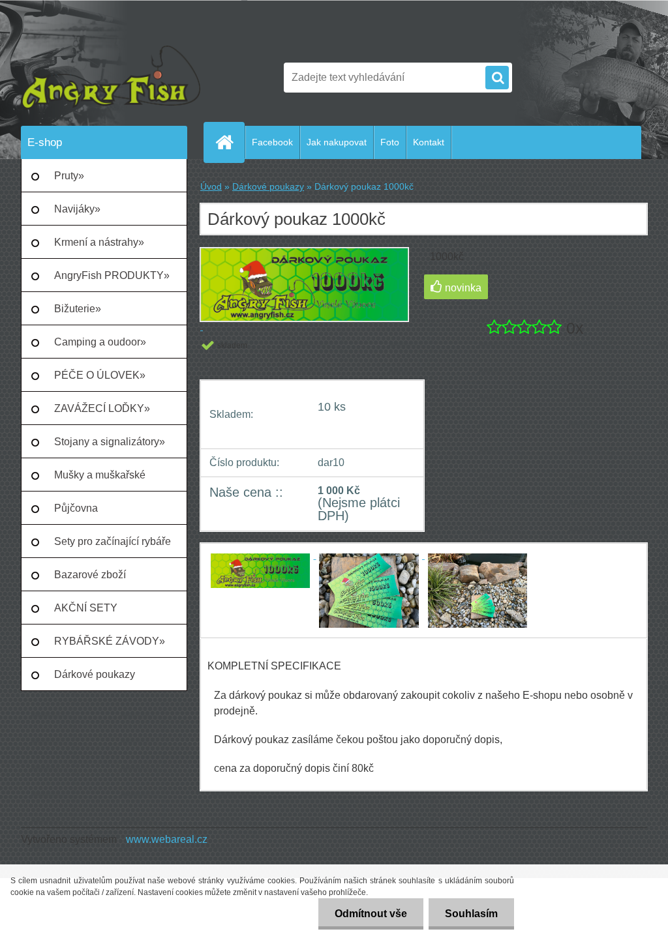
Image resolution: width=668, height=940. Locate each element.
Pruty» (69, 175)
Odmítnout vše (371, 913)
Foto (389, 142)
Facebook (272, 142)
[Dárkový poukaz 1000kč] (261, 555)
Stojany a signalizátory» (109, 441)
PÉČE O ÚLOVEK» (99, 375)
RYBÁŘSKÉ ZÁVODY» (109, 641)
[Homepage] (230, 142)
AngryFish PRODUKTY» (112, 275)
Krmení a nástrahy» (99, 242)
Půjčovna (76, 508)
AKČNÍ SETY (85, 607)
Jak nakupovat (337, 142)
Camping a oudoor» (100, 341)
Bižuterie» (77, 308)
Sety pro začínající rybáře (112, 541)
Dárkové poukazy (94, 674)
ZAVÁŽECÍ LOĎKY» (102, 408)
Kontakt (428, 142)
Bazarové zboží (90, 574)
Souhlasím (471, 913)
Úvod (211, 187)
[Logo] (110, 77)
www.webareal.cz (166, 839)
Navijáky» (77, 208)
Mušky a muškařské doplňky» (99, 480)
